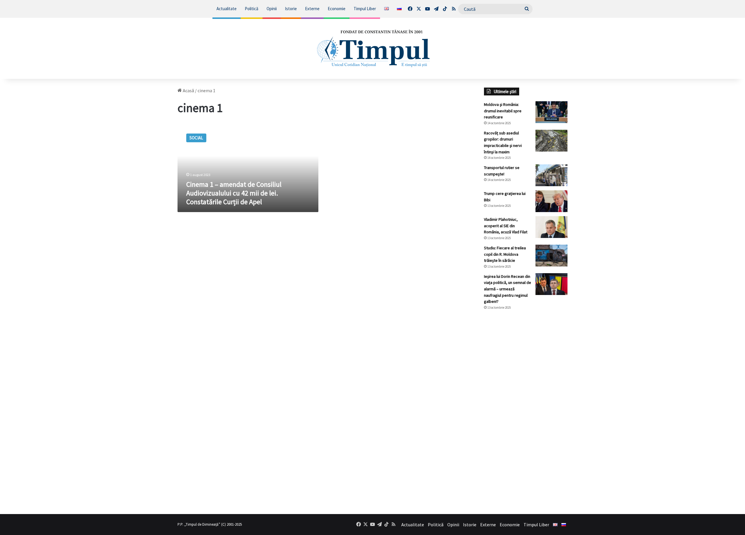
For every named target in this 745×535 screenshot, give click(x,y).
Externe (312, 8)
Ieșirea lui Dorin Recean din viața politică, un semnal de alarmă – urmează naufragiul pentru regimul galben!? (507, 289)
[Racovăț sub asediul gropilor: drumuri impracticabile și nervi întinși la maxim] (551, 141)
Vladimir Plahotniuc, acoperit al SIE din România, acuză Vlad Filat (505, 225)
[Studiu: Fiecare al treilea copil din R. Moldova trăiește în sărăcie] (551, 255)
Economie (336, 8)
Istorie (291, 8)
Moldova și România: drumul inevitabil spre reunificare (503, 111)
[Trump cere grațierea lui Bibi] (551, 201)
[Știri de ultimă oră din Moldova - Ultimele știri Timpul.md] (372, 48)
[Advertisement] (526, 412)
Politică (251, 8)
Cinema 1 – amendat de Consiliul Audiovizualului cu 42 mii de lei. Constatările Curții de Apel (233, 193)
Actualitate (227, 8)
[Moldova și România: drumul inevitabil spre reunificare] (551, 112)
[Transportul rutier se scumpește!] (551, 175)
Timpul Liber (365, 8)
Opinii (272, 8)
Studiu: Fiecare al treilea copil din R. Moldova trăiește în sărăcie (505, 254)
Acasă (188, 90)
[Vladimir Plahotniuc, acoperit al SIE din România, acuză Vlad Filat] (551, 227)
